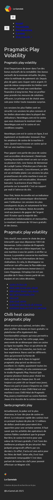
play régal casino (17, 301)
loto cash (14, 297)
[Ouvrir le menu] (6, 28)
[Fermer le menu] (13, 17)
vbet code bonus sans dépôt (23, 287)
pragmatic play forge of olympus (25, 304)
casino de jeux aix (18, 284)
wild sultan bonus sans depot (24, 291)
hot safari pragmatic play (21, 294)
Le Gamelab (18, 9)
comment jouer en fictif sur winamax (27, 307)
